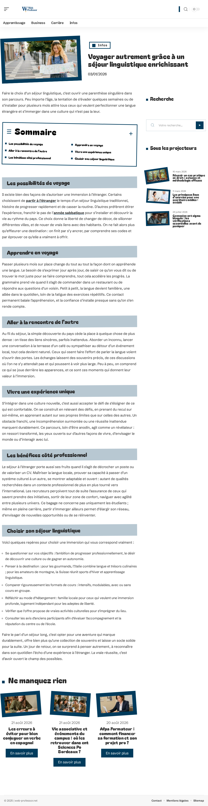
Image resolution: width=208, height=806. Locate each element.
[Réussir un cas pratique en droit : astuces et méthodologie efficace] (156, 175)
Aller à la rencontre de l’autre (28, 150)
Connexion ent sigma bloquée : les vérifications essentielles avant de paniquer (187, 220)
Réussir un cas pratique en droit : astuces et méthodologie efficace (189, 178)
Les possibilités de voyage (26, 144)
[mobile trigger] (7, 9)
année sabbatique (69, 213)
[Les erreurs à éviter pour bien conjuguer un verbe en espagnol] (20, 704)
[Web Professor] (29, 9)
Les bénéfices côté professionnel (30, 157)
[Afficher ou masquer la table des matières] (95, 133)
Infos (102, 45)
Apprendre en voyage (89, 145)
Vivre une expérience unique (93, 151)
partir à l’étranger (41, 200)
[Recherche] (185, 9)
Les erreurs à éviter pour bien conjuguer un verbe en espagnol (22, 735)
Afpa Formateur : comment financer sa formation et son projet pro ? (117, 735)
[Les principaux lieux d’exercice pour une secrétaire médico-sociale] (158, 196)
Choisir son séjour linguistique (94, 158)
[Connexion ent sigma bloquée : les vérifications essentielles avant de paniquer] (158, 218)
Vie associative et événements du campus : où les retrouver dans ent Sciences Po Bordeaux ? (70, 740)
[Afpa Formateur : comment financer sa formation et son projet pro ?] (116, 704)
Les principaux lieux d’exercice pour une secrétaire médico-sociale (186, 198)
